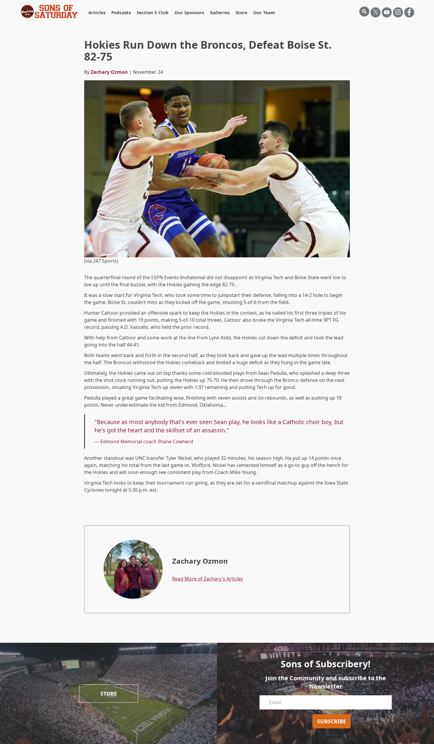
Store (241, 12)
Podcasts (121, 12)
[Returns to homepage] (49, 11)
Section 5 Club (153, 12)
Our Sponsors (189, 12)
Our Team (264, 12)
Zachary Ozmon (109, 72)
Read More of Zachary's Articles (207, 578)
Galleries (220, 12)
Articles (96, 12)
